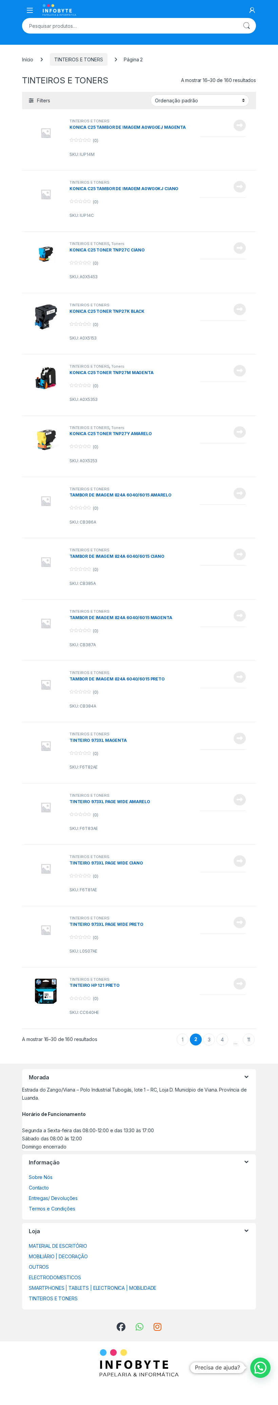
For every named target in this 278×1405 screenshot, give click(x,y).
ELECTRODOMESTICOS (55, 1277)
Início (27, 59)
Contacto (39, 1187)
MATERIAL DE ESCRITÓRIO (58, 1246)
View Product (237, 125)
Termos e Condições (52, 1208)
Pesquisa (246, 26)
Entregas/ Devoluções (53, 1198)
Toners (117, 243)
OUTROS (39, 1267)
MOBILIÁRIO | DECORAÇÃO (58, 1256)
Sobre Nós (41, 1177)
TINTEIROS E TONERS (78, 59)
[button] (260, 1368)
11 (249, 1039)
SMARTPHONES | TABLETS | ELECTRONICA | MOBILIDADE (92, 1288)
